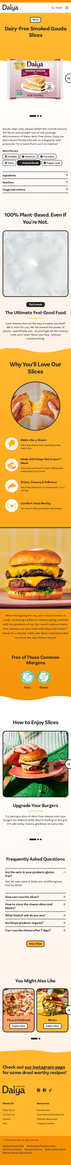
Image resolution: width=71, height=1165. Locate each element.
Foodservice (43, 1110)
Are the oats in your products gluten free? (29, 874)
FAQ (5, 1123)
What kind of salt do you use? (25, 915)
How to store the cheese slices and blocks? (28, 906)
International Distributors (50, 1114)
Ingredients (9, 175)
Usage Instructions (14, 189)
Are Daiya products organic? (24, 923)
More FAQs (35, 943)
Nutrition (8, 182)
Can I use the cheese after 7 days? (28, 930)
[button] (32, 839)
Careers (7, 1118)
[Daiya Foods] (10, 7)
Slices (36, 19)
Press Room (9, 1110)
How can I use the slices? (22, 897)
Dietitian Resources (47, 1118)
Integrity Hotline (45, 1123)
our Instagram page (45, 1067)
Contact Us (9, 1114)
